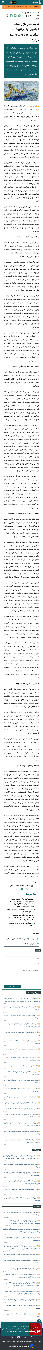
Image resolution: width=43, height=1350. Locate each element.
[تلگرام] (19, 15)
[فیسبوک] (11, 15)
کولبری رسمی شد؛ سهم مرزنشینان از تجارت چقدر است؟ (22, 1108)
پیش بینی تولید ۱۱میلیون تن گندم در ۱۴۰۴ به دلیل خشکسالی (20, 910)
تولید (25, 938)
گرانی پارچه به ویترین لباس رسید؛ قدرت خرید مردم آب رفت (20, 8)
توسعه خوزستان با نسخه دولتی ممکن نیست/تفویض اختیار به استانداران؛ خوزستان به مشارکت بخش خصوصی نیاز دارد (15, 1329)
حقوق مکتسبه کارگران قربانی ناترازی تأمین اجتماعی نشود (21, 1103)
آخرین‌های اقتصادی (33, 992)
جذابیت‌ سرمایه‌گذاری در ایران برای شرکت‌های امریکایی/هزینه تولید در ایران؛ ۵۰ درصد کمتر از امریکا (21, 917)
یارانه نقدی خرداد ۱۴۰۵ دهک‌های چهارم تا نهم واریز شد (22, 1269)
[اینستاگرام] (25, 1337)
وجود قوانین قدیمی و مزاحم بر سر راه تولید (20, 924)
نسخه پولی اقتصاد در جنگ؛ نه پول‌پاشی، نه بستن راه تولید (20, 1097)
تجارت (34, 938)
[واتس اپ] (12, 1337)
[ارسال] (22, 889)
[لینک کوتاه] (27, 889)
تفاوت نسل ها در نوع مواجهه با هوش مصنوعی (24, 1066)
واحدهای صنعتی (13, 938)
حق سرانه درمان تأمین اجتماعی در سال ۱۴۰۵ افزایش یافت (21, 1300)
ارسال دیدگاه (12, 986)
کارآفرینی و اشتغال (29, 943)
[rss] (31, 1337)
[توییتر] (15, 15)
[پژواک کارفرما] (36, 2)
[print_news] (16, 889)
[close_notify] (39, 1320)
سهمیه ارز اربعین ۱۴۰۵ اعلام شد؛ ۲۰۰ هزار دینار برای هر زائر (21, 1254)
